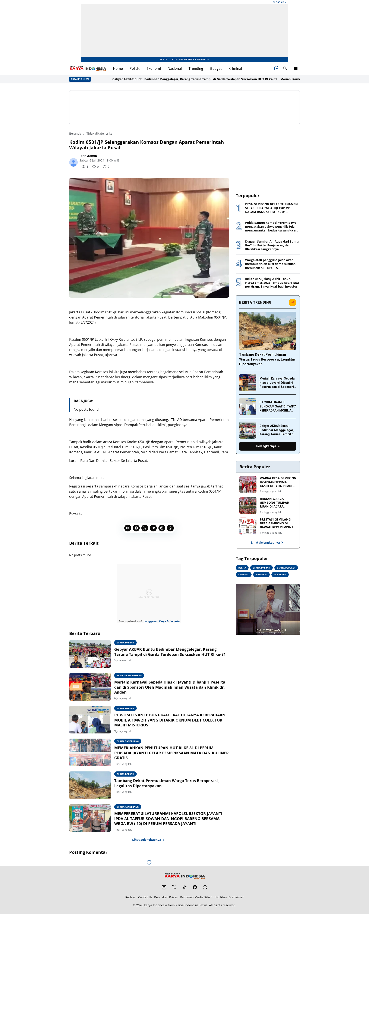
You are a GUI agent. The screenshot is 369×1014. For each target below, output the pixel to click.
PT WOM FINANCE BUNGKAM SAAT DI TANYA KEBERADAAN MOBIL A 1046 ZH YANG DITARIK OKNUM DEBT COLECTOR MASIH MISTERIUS (170, 720)
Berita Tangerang (128, 741)
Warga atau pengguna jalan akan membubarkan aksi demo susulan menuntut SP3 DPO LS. (270, 264)
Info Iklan (220, 897)
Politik (135, 68)
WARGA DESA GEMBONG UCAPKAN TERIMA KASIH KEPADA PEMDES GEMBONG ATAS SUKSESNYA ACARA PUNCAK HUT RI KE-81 (278, 482)
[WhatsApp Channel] (205, 887)
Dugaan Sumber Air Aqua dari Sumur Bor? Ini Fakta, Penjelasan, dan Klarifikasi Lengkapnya (272, 245)
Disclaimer (236, 897)
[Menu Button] (295, 68)
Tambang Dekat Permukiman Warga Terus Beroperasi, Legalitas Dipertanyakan (166, 783)
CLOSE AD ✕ (279, 2)
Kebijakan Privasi (166, 897)
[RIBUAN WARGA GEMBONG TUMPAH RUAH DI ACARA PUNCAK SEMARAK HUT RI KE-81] (247, 505)
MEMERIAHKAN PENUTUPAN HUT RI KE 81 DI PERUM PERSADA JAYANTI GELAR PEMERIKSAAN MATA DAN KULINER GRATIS (171, 752)
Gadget (216, 68)
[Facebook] (136, 528)
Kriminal (235, 68)
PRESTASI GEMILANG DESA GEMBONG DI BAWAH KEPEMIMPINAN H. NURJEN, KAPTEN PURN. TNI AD (278, 523)
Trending (196, 68)
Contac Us (145, 897)
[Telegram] (153, 528)
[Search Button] (285, 68)
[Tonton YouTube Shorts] (276, 68)
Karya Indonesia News (191, 905)
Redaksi (130, 897)
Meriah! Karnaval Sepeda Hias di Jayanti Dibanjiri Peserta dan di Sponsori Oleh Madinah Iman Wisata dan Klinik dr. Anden (169, 687)
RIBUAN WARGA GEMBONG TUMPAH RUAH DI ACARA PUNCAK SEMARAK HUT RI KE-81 (277, 503)
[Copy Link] (127, 528)
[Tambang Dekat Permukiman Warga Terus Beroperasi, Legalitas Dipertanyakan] (90, 785)
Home (118, 68)
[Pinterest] (161, 528)
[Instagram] (164, 887)
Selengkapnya (266, 446)
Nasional (175, 68)
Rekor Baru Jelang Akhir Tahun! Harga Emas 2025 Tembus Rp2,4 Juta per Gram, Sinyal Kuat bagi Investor (272, 282)
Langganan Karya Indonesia (162, 621)
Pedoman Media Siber (196, 897)
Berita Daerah (125, 642)
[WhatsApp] (170, 528)
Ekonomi (153, 68)
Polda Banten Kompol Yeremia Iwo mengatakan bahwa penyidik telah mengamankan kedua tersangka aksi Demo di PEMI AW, (272, 227)
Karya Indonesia (155, 905)
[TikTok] (184, 887)
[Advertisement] (184, 107)
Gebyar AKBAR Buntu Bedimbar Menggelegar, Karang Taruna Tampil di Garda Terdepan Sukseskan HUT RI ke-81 (167, 79)
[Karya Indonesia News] (87, 68)
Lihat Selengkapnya (146, 840)
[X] (144, 528)
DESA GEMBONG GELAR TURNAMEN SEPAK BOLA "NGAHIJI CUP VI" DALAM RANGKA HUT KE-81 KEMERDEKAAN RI (271, 208)
